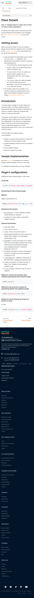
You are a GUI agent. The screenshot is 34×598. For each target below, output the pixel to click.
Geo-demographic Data (7, 397)
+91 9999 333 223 (11, 360)
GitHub (3, 535)
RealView (3, 400)
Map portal (4, 511)
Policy (24, 593)
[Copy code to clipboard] (30, 185)
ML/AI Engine (4, 446)
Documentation (5, 528)
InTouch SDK (4, 422)
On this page (6, 15)
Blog (2, 554)
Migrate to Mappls (6, 532)
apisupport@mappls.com (12, 354)
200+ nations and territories (12, 35)
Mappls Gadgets (5, 482)
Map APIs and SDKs (6, 417)
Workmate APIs (5, 424)
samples (9, 160)
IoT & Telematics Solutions (7, 458)
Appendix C (4, 380)
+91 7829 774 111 (11, 358)
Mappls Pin (4, 405)
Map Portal (4, 402)
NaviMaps (3, 477)
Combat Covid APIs (6, 419)
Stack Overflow (5, 537)
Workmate (4, 462)
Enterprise (4, 496)
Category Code (5, 375)
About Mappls (5, 547)
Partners (3, 564)
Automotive (4, 499)
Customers (4, 552)
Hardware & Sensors (6, 465)
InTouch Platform (5, 460)
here (14, 78)
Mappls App (4, 479)
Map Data (3, 395)
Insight (3, 448)
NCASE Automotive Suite (7, 475)
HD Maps (3, 407)
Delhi (3, 363)
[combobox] (25, 2)
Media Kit (3, 573)
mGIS (2, 441)
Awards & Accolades (6, 571)
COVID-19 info (5, 530)
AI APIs (3, 431)
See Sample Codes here (16, 95)
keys (14, 59)
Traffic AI (3, 487)
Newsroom (4, 569)
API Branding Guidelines (7, 378)
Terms (19, 593)
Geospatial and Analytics (7, 443)
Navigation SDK (5, 484)
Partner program (5, 549)
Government (4, 501)
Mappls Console (10, 51)
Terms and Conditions (6, 369)
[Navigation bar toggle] (2, 2)
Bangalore (9, 363)
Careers (3, 566)
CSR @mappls (5, 576)
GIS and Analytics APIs (7, 429)
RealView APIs (5, 426)
